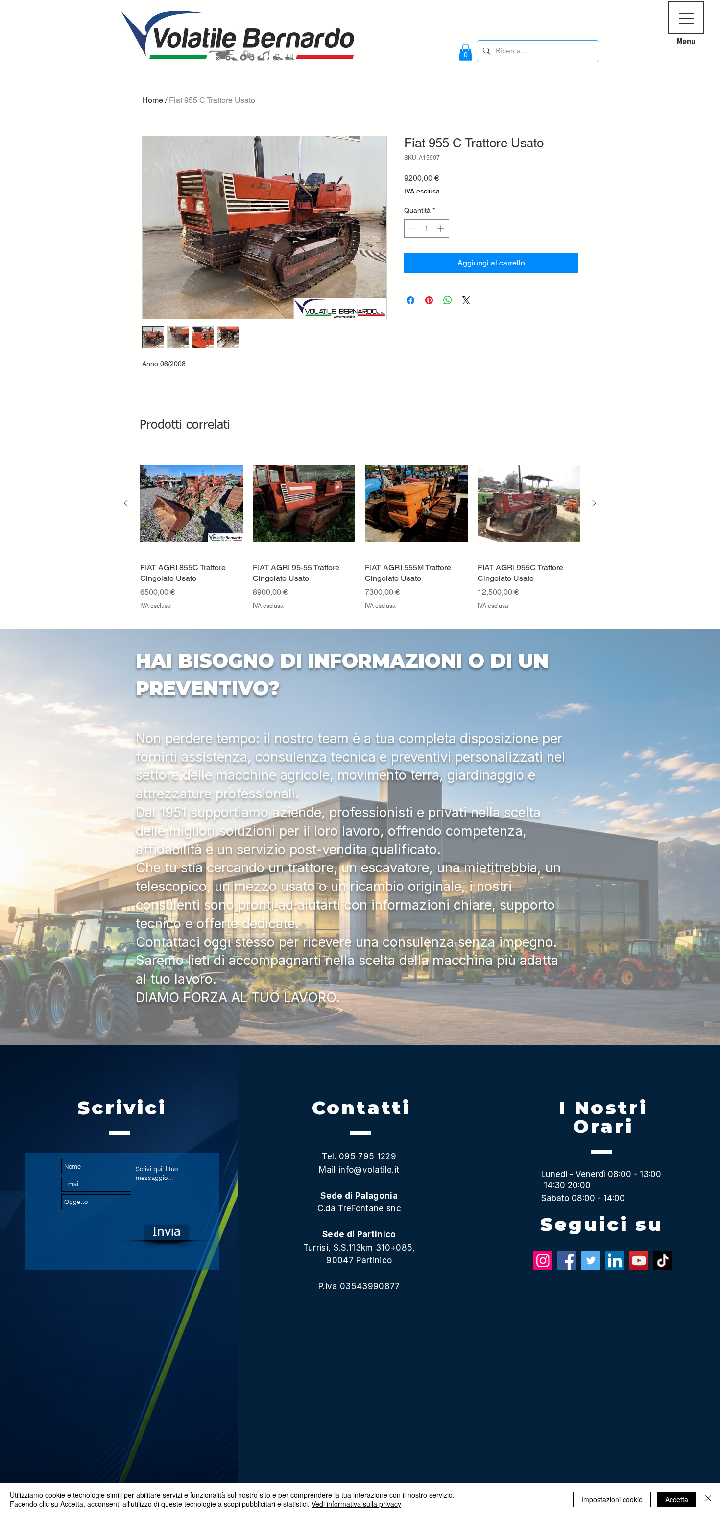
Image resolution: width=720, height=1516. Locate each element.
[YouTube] (638, 1260)
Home (152, 100)
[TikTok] (662, 1260)
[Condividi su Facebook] (410, 300)
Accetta (676, 1499)
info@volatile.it (368, 1170)
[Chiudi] (708, 1499)
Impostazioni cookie (612, 1499)
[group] (360, 537)
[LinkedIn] (614, 1260)
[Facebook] (566, 1260)
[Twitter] (590, 1260)
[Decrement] (412, 228)
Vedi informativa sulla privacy (356, 1504)
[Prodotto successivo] (594, 503)
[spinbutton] (426, 228)
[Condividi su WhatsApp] (448, 300)
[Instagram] (542, 1260)
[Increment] (441, 228)
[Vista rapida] (191, 503)
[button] (465, 52)
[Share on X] (466, 300)
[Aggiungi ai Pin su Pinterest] (429, 300)
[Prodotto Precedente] (126, 503)
